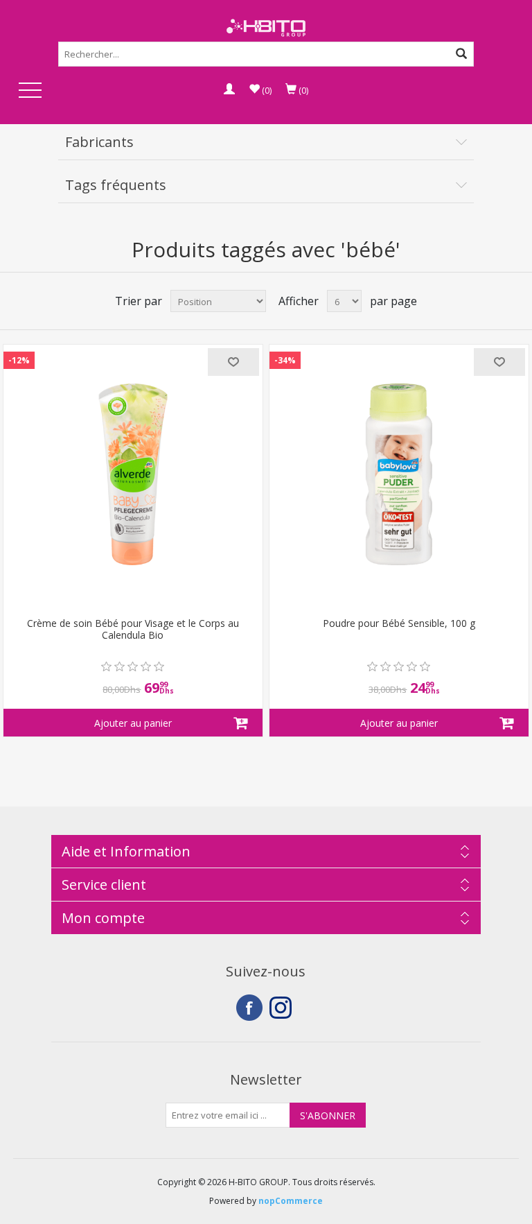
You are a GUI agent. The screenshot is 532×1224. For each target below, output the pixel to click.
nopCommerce (290, 1201)
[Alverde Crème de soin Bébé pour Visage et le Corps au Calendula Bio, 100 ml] (133, 474)
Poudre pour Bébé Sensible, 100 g (399, 624)
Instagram (282, 1007)
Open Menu (29, 91)
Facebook (249, 1007)
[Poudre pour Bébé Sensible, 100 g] (399, 474)
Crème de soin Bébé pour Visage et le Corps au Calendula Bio (133, 629)
